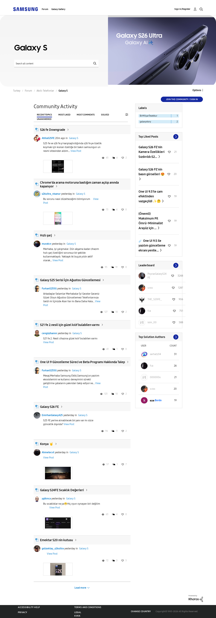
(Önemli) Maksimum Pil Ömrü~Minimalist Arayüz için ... (151, 221)
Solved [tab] (105, 114)
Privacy (22, 612)
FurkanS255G (49, 288)
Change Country (141, 611)
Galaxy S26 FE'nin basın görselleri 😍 (152, 171)
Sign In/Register (182, 9)
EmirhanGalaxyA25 (52, 415)
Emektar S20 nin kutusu (56, 540)
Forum (45, 9)
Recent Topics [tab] (44, 114)
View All (158, 136)
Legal (77, 612)
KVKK (77, 616)
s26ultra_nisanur (51, 193)
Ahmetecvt (48, 452)
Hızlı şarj (46, 235)
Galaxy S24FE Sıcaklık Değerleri (62, 490)
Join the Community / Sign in (182, 99)
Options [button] (196, 90)
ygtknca (46, 498)
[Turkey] (25, 8)
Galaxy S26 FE (49, 407)
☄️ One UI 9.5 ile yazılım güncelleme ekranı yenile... (152, 245)
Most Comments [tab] (86, 114)
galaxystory (145, 121)
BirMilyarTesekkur (148, 115)
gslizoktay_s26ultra (53, 548)
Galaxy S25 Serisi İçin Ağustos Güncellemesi (70, 280)
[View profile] (37, 138)
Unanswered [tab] (44, 119)
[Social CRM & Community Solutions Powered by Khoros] (196, 598)
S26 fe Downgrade (52, 130)
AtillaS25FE (48, 138)
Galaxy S (73, 138)
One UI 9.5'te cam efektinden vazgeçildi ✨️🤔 (151, 196)
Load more (80, 587)
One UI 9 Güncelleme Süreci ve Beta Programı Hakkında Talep (82, 362)
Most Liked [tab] (64, 114)
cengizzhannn (49, 333)
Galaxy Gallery (58, 9)
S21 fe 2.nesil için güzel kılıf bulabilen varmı (69, 325)
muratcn (46, 243)
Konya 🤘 (46, 444)
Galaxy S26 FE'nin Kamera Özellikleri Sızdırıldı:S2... (151, 152)
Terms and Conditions (87, 607)
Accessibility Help (29, 607)
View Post (76, 150)
